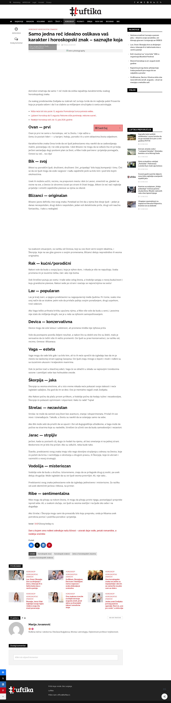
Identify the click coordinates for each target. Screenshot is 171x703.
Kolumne (41, 21)
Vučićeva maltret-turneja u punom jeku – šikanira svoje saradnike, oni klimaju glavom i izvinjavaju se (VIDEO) (146, 37)
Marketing (16, 2)
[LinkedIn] (43, 545)
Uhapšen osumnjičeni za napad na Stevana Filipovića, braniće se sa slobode (150, 203)
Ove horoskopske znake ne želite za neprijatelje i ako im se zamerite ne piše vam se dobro (113, 583)
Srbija (89, 21)
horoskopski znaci (45, 554)
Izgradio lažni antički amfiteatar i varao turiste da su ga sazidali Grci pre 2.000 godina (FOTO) (150, 137)
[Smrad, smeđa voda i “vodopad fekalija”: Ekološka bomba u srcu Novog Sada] (131, 152)
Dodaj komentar (16, 43)
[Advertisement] (75, 72)
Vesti (50, 21)
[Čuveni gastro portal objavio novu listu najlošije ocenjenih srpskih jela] (131, 177)
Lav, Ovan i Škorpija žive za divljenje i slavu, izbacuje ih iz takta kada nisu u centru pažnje (34, 583)
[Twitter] (37, 545)
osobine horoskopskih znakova (41, 558)
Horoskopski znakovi (47, 29)
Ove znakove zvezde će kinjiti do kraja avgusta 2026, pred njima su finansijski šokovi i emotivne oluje (74, 602)
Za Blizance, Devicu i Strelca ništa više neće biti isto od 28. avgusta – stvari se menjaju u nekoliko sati (146, 79)
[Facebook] (31, 545)
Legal (34, 2)
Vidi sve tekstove (115, 617)
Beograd (110, 21)
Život (57, 21)
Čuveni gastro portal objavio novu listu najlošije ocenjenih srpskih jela (150, 176)
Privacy (48, 2)
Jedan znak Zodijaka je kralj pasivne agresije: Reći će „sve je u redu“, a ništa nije (114, 605)
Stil (36, 523)
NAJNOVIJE (19, 21)
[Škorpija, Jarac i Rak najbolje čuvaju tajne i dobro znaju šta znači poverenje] (16, 597)
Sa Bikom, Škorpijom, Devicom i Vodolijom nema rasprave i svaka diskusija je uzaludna (74, 583)
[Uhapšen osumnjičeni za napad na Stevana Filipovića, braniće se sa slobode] (131, 204)
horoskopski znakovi (62, 554)
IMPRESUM (26, 2)
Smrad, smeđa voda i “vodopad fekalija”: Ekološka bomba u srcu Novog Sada (150, 151)
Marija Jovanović (69, 45)
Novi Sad (99, 21)
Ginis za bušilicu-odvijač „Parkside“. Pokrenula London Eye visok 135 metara (150, 164)
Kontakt (41, 2)
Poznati (80, 21)
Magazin (30, 21)
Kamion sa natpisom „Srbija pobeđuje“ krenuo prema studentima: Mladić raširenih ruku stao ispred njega (150, 190)
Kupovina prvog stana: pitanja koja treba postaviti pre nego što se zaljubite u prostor (144, 70)
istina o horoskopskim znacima (84, 554)
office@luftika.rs (63, 695)
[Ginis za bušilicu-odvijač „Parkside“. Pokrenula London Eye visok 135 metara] (131, 164)
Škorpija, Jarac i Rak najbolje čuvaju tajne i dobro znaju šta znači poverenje (35, 605)
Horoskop (69, 21)
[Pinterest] (49, 545)
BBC (118, 21)
